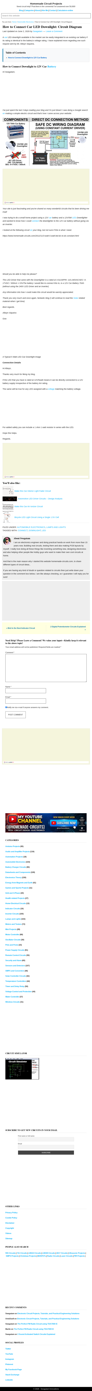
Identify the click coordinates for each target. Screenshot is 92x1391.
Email (8, 697)
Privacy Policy (11, 1213)
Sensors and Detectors (15, 966)
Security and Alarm (13, 960)
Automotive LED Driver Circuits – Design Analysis (40, 499)
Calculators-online (65, 10)
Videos (8, 1233)
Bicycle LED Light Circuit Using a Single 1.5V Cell (36, 517)
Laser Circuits (67, 1256)
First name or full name (26, 1136)
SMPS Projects (12, 1256)
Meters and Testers (13, 924)
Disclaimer (9, 1223)
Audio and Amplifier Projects (17, 852)
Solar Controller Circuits (15, 976)
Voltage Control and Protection (18, 992)
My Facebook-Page (13, 1369)
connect (35, 221)
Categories (29, 10)
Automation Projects (14, 857)
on (4, 113)
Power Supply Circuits (14, 950)
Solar (75, 298)
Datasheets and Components (17, 872)
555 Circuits (10, 1253)
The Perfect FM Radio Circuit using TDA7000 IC (37, 1324)
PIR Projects (79, 1256)
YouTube (9, 1354)
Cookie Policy (11, 1218)
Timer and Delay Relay (14, 986)
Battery (51, 66)
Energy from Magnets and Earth (18, 883)
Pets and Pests (11, 945)
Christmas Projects (28, 1256)
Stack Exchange (12, 1375)
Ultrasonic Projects (77, 1253)
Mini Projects (10, 929)
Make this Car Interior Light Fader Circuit (32, 491)
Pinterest (9, 1364)
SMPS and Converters (14, 971)
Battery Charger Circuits (15, 867)
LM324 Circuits (34, 1253)
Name (8, 687)
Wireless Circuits (12, 1002)
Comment (9, 652)
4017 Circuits (61, 1253)
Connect (23, 530)
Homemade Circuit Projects (46, 3)
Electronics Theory (13, 877)
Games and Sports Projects (17, 888)
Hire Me (45, 10)
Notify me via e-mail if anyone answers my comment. (27, 707)
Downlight (35, 530)
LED (74, 218)
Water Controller (12, 997)
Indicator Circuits (12, 909)
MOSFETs (41, 1256)
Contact (52, 10)
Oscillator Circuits (13, 940)
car (5, 37)
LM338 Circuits (48, 1253)
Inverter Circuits (12, 914)
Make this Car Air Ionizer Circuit (28, 506)
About (37, 10)
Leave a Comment (54, 31)
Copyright (9, 1228)
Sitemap (8, 1239)
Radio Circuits (53, 1256)
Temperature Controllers (15, 981)
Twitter (8, 1349)
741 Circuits (22, 1253)
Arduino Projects (12, 846)
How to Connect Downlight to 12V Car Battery (27, 58)
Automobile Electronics (31, 527)
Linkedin (9, 1380)
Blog (21, 10)
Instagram (9, 1359)
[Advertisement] (46, 92)
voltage (51, 389)
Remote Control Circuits (15, 955)
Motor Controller (12, 934)
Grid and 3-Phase (12, 893)
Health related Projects (15, 898)
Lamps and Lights (56, 527)
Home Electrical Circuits (15, 903)
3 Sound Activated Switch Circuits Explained (36, 1334)
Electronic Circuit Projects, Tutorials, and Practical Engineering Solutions (48, 1313)
